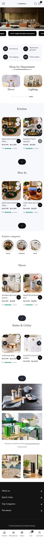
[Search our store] (36, 3)
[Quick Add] (29, 398)
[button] (39, 126)
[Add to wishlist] (18, 120)
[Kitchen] (22, 162)
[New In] (22, 226)
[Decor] (22, 318)
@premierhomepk (32, 443)
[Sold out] (40, 141)
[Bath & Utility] (22, 378)
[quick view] (18, 124)
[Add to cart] (18, 141)
